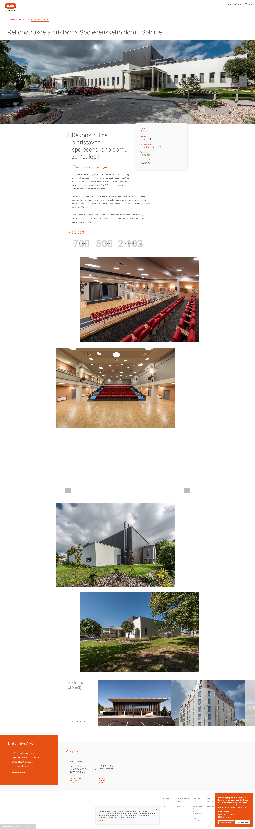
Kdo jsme (166, 798)
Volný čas (22, 19)
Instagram (102, 780)
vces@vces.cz (106, 769)
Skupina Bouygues (168, 804)
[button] (220, 812)
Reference (11, 19)
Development (196, 818)
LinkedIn (72, 782)
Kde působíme (167, 801)
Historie (165, 809)
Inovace (178, 801)
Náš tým (165, 806)
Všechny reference (78, 721)
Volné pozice (210, 806)
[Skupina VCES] (10, 7)
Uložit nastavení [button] (226, 822)
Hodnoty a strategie (183, 798)
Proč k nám (210, 801)
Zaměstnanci (180, 804)
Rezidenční (196, 804)
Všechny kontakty (76, 778)
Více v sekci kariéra (19, 772)
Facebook (76, 168)
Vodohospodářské (198, 806)
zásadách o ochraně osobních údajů (235, 807)
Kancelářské (196, 809)
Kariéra (209, 798)
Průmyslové (196, 801)
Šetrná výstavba (180, 806)
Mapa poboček (74, 780)
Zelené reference (198, 821)
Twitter (88, 168)
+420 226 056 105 (108, 766)
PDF (105, 168)
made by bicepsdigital (10, 826)
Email (98, 168)
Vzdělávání (196, 811)
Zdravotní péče (197, 813)
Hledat (229, 4)
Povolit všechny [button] (242, 822)
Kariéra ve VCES (211, 804)
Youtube (101, 782)
